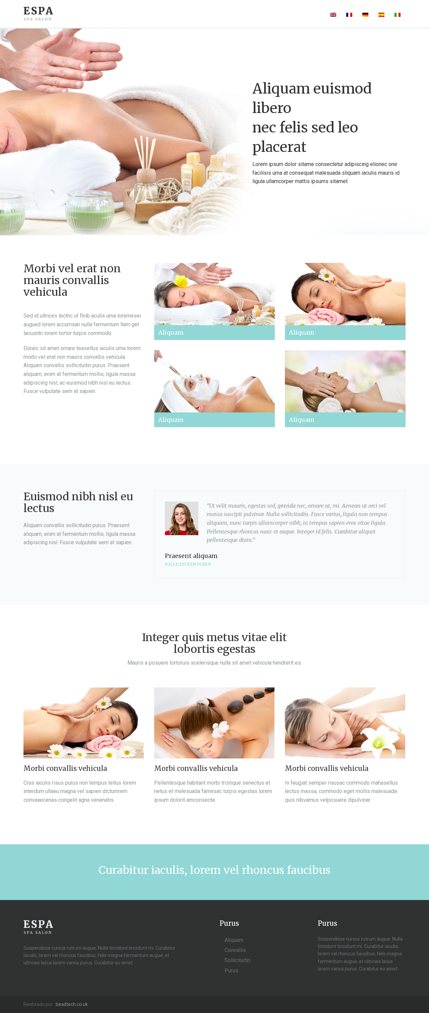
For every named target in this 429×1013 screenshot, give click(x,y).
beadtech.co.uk (72, 1004)
